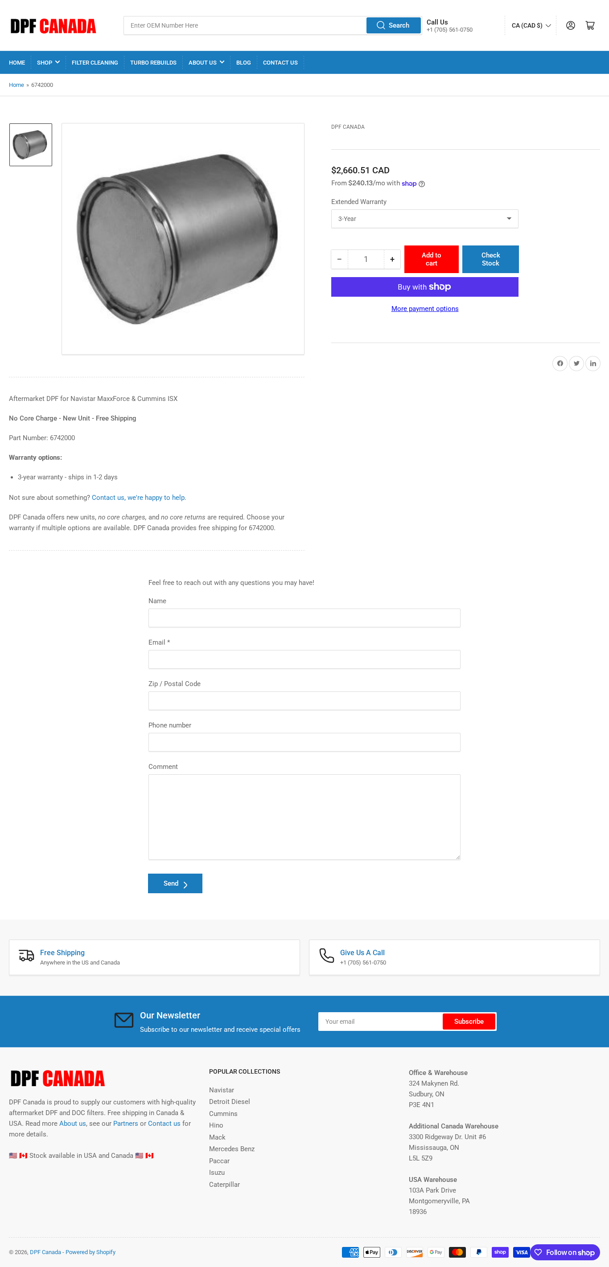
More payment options (425, 309)
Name (157, 601)
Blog (243, 62)
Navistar (221, 1090)
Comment (163, 767)
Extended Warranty (359, 202)
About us (72, 1124)
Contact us (164, 1124)
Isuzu (217, 1173)
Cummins (223, 1114)
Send (171, 883)
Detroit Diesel (229, 1102)
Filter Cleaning (95, 62)
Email (159, 642)
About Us (203, 62)
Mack (217, 1137)
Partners (125, 1124)
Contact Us (280, 62)
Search (399, 25)
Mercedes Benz (232, 1149)
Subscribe (469, 1022)
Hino (216, 1125)
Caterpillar (224, 1185)
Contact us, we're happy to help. (139, 498)
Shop (44, 62)
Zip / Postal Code (174, 684)
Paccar (219, 1161)
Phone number (169, 725)
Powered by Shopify (90, 1252)
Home (17, 62)
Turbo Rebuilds (153, 62)
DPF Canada (348, 127)
